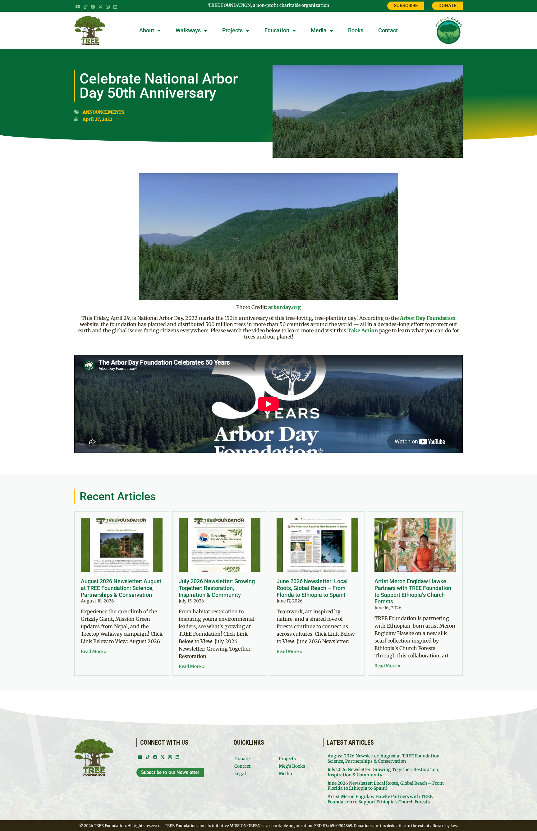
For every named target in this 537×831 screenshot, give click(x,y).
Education (276, 30)
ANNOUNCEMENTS (103, 112)
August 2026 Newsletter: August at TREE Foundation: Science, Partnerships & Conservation (121, 588)
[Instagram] (108, 7)
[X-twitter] (100, 7)
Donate (242, 758)
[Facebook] (93, 7)
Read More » (94, 651)
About (146, 30)
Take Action (362, 330)
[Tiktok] (85, 7)
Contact (388, 30)
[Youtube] (78, 7)
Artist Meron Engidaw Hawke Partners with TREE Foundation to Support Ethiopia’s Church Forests (412, 591)
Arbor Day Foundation (428, 318)
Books (355, 30)
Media (319, 30)
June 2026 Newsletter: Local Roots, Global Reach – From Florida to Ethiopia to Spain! (312, 588)
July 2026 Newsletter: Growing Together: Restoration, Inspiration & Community (217, 588)
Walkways (188, 30)
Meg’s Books (292, 766)
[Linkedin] (115, 7)
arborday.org (284, 307)
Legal (240, 773)
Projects (232, 30)
